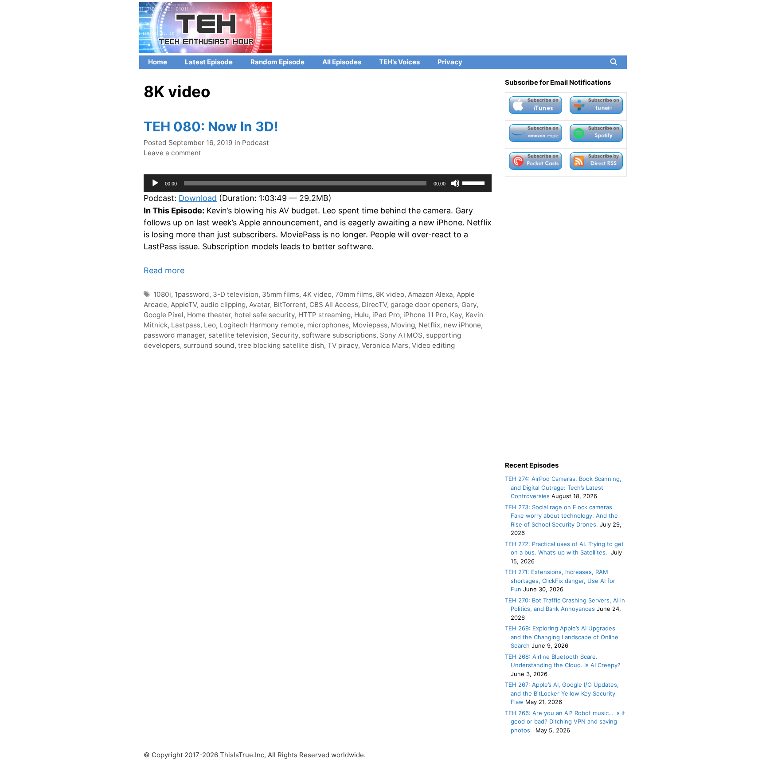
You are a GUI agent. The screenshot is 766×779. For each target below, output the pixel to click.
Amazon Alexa (430, 294)
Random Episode (277, 62)
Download (198, 198)
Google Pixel (164, 315)
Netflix (429, 325)
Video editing (433, 345)
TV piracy (343, 345)
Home (157, 62)
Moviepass (369, 325)
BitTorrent (290, 304)
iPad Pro (386, 315)
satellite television (238, 335)
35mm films (280, 294)
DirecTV (374, 304)
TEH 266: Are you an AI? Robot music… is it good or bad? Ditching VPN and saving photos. (565, 721)
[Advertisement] (566, 318)
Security (284, 335)
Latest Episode (209, 62)
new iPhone (462, 325)
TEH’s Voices (399, 62)
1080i (162, 294)
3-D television (235, 294)
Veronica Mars (385, 345)
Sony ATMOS (401, 335)
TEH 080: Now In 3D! (211, 126)
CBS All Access (333, 304)
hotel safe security (264, 315)
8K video (390, 294)
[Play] (155, 183)
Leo (210, 325)
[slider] (474, 182)
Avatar (259, 304)
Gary (469, 304)
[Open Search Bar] (614, 62)
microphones (328, 325)
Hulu (361, 315)
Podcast (255, 142)
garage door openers (424, 304)
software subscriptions (339, 335)
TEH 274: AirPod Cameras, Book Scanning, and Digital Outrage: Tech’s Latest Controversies (563, 487)
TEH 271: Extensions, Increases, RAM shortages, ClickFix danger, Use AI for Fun (560, 580)
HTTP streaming (324, 315)
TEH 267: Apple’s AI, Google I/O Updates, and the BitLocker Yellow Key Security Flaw (562, 693)
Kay (456, 315)
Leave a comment (172, 153)
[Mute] (455, 183)
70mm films (353, 294)
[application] (318, 183)
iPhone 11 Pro (424, 315)
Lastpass (185, 325)
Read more (164, 270)
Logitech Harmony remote (261, 325)
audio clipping (223, 304)
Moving (403, 325)
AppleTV (184, 304)
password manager (174, 335)
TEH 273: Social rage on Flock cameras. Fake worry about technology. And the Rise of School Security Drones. (561, 516)
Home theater (209, 315)
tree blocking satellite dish (281, 345)
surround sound (209, 345)
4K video (317, 294)
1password (192, 294)
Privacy (450, 62)
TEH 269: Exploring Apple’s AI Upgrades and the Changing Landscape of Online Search (561, 637)
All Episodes (341, 62)
